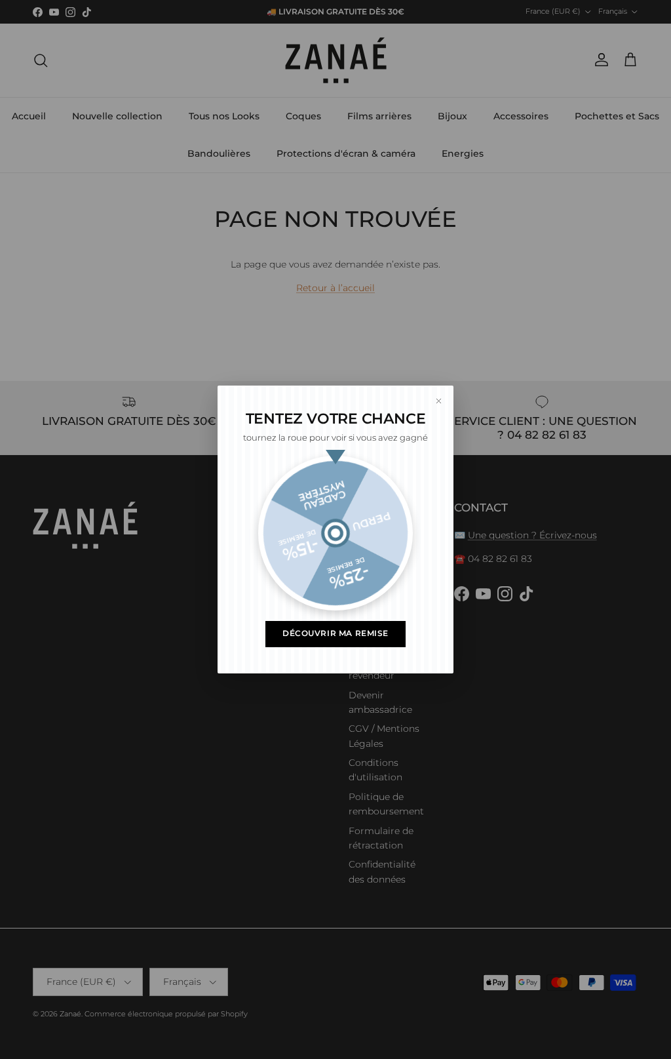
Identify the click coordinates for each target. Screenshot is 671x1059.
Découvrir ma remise (335, 633)
